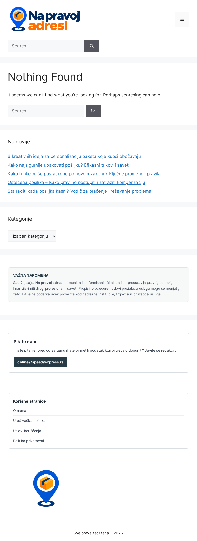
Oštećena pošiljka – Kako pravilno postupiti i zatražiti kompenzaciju (76, 182)
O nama (19, 410)
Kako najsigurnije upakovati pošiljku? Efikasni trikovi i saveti (69, 165)
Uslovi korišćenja (27, 431)
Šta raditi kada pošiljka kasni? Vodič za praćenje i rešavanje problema (79, 191)
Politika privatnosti (28, 441)
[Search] (91, 46)
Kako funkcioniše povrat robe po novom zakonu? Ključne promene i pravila (84, 173)
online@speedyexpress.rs (40, 362)
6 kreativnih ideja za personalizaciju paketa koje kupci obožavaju (74, 156)
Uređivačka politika (29, 420)
